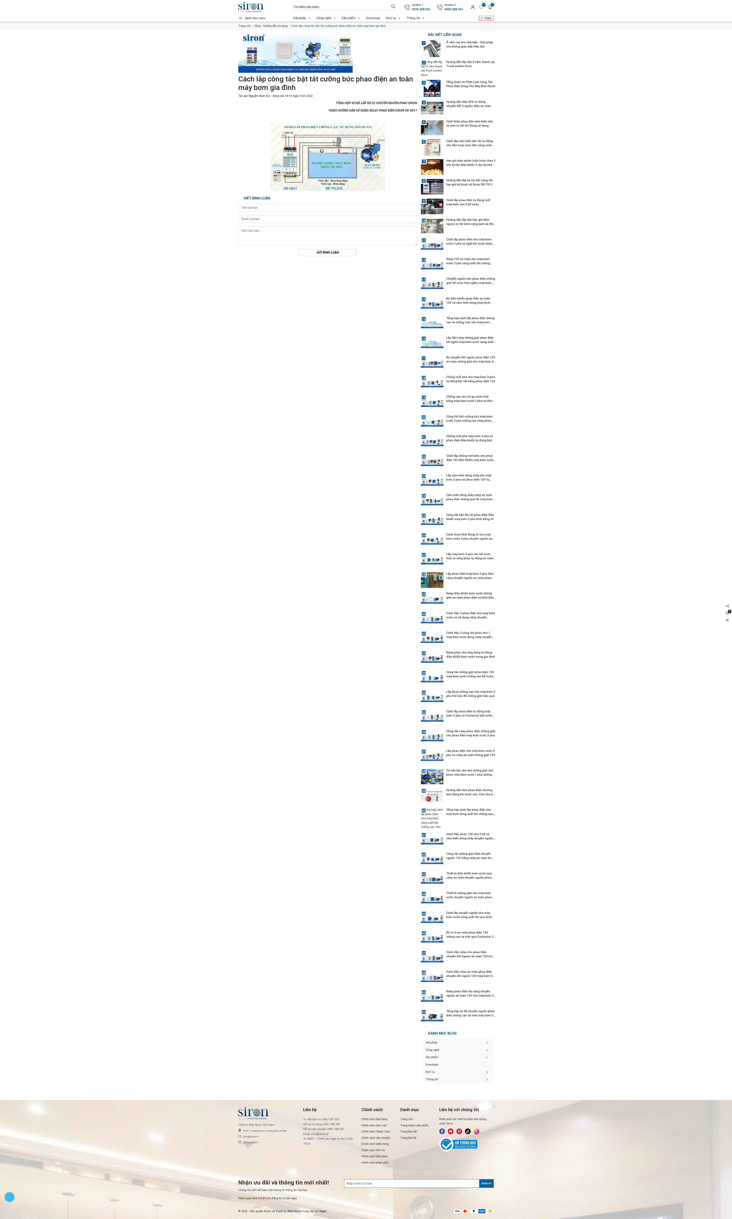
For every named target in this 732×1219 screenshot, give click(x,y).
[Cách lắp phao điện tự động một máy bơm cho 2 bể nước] (432, 206)
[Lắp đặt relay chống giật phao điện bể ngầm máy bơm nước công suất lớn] (432, 344)
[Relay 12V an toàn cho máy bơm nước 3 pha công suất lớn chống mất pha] (432, 265)
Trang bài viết (408, 1131)
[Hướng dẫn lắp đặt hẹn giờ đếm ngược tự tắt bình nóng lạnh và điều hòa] (432, 226)
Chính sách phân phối (374, 1162)
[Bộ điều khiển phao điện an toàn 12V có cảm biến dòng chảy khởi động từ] (432, 304)
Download (373, 18)
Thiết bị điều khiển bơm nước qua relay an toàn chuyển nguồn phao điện (469, 878)
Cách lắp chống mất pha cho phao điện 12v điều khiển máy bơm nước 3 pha (470, 460)
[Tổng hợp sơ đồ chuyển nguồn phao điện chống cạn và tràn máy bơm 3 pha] (432, 1017)
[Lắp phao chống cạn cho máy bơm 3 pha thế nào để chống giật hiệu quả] (432, 698)
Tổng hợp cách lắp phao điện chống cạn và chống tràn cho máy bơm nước (470, 322)
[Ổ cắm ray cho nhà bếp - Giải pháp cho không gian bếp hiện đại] (432, 48)
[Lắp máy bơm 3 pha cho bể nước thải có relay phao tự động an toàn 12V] (432, 560)
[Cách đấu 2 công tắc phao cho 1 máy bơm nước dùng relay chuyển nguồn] (432, 639)
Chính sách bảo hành (374, 1156)
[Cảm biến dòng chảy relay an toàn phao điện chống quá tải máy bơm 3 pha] (432, 501)
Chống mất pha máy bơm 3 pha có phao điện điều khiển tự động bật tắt (469, 440)
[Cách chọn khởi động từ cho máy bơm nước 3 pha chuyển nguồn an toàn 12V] (432, 540)
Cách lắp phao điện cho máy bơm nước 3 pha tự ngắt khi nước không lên (470, 244)
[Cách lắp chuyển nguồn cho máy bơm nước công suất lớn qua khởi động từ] (432, 919)
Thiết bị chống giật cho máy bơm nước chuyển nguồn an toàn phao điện (469, 897)
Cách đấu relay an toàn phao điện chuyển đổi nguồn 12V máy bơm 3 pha (469, 976)
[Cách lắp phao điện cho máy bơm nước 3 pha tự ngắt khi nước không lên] (432, 245)
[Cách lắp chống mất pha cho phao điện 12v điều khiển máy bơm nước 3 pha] (432, 462)
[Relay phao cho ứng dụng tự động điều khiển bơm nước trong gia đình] (432, 658)
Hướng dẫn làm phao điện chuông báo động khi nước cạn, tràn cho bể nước (470, 794)
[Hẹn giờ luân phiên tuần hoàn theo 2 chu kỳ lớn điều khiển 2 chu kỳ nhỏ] (432, 167)
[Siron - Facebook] (442, 1131)
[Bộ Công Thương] (466, 1144)
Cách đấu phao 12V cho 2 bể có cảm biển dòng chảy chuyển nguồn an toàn (469, 838)
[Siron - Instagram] (476, 1131)
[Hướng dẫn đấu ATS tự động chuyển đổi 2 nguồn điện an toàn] (432, 108)
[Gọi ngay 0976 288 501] (407, 7)
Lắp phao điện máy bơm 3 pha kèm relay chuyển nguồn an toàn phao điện (470, 578)
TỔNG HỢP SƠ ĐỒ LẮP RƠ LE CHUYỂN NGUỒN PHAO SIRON (376, 103)
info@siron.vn (251, 1136)
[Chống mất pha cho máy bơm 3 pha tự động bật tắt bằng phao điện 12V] (432, 383)
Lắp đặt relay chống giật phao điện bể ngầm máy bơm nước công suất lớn (470, 342)
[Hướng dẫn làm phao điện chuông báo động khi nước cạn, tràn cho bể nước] (432, 796)
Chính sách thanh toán (375, 1131)
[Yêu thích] (481, 7)
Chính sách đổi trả (373, 1150)
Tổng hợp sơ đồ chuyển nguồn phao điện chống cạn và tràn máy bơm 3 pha (470, 1015)
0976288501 (250, 1142)
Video (488, 18)
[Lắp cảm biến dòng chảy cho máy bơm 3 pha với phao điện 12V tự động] (432, 481)
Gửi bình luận (328, 252)
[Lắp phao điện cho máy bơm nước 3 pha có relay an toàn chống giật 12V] (432, 757)
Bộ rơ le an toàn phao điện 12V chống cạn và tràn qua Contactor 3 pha (470, 937)
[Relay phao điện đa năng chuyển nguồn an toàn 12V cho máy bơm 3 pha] (432, 997)
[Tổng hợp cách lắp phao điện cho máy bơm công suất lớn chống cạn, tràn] (432, 818)
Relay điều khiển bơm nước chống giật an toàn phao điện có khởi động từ (470, 597)
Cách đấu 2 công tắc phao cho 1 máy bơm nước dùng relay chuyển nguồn (469, 637)
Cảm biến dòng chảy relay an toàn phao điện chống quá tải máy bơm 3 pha (470, 499)
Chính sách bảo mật (374, 1125)
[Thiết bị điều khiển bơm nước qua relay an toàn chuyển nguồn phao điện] (432, 879)
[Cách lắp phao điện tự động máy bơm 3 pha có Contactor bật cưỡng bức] (432, 717)
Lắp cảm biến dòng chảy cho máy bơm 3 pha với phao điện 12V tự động (468, 480)
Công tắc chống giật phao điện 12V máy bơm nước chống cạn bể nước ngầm (470, 676)
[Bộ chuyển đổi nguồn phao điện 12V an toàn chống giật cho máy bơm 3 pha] (432, 363)
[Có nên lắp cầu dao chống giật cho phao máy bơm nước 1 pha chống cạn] (432, 776)
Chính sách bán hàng (374, 1119)
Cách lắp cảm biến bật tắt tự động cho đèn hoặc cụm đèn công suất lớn (469, 145)
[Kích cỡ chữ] (727, 620)
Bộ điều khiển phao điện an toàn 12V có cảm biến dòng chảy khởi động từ (468, 303)
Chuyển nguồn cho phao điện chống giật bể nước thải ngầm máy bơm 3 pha (470, 283)
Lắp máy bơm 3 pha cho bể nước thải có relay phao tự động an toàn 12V (469, 558)
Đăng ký (486, 1183)
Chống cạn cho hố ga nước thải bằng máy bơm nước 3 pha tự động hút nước (470, 401)
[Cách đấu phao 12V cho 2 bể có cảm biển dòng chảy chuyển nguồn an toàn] (432, 840)
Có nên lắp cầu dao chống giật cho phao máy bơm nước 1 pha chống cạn (469, 775)
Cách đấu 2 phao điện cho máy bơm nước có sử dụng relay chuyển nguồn (470, 617)
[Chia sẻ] (727, 606)
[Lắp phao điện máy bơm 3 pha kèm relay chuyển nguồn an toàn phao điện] (432, 580)
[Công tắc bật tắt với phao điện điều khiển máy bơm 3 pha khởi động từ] (432, 521)
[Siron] (263, 7)
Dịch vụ (391, 18)
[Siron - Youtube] (450, 1131)
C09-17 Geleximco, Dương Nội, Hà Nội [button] (265, 1130)
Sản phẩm (349, 18)
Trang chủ (244, 26)
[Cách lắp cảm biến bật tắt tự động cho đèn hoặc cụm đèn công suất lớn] (432, 147)
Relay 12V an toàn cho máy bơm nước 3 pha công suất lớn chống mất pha (468, 263)
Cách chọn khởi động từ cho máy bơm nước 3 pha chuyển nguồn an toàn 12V (469, 539)
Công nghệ (323, 18)
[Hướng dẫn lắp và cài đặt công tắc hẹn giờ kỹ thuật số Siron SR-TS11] (432, 186)
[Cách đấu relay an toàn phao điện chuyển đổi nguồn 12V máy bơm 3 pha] (432, 978)
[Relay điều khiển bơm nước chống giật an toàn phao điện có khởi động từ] (432, 599)
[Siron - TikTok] (468, 1131)
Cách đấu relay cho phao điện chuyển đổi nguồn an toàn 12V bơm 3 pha (470, 956)
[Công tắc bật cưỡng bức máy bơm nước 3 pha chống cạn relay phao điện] (432, 422)
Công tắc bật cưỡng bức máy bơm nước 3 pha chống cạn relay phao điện (469, 421)
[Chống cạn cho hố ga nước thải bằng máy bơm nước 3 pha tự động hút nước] (432, 403)
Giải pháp (299, 18)
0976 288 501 (421, 9)
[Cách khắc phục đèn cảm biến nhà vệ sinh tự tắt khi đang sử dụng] (432, 127)
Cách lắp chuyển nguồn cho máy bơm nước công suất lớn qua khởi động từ (469, 917)
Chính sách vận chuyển (375, 1138)
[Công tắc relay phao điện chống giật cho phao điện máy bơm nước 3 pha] (432, 737)
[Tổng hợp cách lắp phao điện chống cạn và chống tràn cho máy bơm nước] (432, 324)
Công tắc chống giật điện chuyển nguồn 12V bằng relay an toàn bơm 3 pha (470, 858)
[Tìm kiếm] (393, 6)
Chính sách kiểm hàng (375, 1144)
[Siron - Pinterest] (459, 1131)
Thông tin (413, 18)
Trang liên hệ (408, 1138)
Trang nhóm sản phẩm (414, 1125)
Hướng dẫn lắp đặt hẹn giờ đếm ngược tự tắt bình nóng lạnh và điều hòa (470, 224)
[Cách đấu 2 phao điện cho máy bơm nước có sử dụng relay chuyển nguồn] (432, 619)
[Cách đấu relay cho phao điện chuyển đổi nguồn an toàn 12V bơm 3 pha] (432, 958)
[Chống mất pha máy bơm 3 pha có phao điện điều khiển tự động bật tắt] (432, 442)
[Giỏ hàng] (490, 7)
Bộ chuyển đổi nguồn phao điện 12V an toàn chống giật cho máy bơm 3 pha (470, 362)
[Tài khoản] (473, 7)
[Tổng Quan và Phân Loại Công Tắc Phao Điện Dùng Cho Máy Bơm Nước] (432, 88)
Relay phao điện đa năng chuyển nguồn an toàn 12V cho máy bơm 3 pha (470, 996)
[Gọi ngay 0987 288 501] (440, 7)
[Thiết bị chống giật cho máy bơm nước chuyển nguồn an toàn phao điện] (432, 899)
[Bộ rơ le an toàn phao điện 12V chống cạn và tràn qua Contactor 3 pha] (432, 938)
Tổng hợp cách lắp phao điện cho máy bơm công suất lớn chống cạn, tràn (470, 814)
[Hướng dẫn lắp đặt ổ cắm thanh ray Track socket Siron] (432, 68)
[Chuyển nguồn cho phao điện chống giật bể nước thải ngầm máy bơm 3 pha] (432, 285)
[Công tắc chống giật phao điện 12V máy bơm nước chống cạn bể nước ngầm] (432, 678)
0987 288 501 (454, 9)
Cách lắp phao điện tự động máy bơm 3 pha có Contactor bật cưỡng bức (470, 715)
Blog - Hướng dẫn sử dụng (271, 26)
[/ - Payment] (457, 1211)
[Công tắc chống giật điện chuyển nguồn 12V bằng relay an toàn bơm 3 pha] (432, 860)
